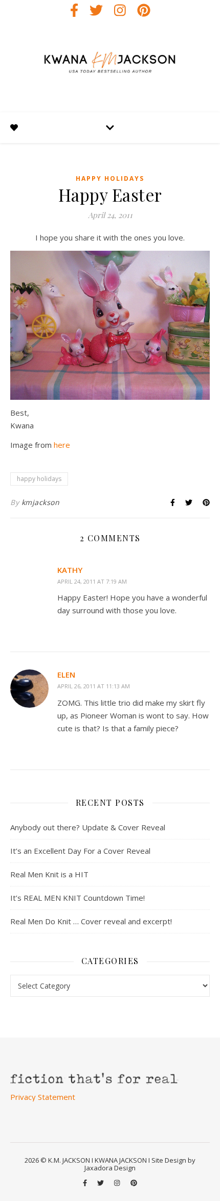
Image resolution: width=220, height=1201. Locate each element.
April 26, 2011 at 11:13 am (93, 686)
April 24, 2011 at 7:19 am (92, 581)
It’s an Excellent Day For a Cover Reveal (80, 851)
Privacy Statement (42, 1097)
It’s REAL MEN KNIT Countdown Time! (77, 898)
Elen (66, 674)
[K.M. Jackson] (110, 66)
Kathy (69, 570)
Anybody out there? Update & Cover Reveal (87, 827)
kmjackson (40, 502)
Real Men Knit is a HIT (49, 874)
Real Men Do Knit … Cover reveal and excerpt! (91, 921)
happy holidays (110, 178)
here (62, 445)
